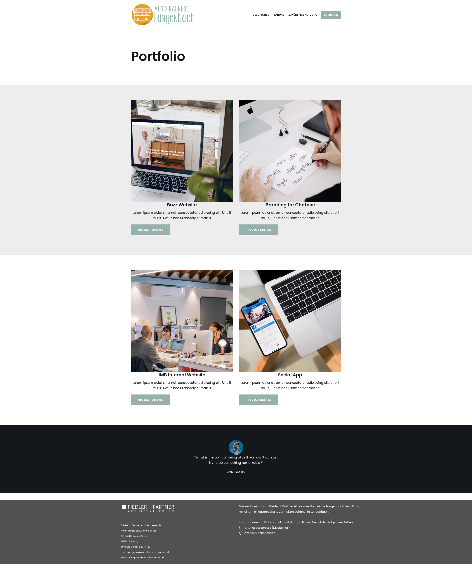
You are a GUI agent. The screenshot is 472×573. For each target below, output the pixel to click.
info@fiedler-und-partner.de (146, 557)
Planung (279, 15)
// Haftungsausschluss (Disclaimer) (264, 528)
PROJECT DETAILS (150, 230)
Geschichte (260, 15)
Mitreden (331, 15)
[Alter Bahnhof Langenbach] (163, 15)
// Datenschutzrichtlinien (257, 533)
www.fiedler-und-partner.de (153, 552)
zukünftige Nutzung (302, 15)
